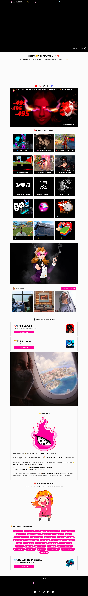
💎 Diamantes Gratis (63, 2)
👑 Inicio (29, 2)
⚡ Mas (73, 2)
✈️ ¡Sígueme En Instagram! (68, 288)
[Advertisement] (44, 72)
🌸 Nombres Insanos (39, 2)
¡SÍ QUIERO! (23, 566)
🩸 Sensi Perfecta (51, 2)
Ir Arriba (44, 578)
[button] (22, 301)
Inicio (33, 587)
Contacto (39, 587)
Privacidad (47, 587)
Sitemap (54, 587)
